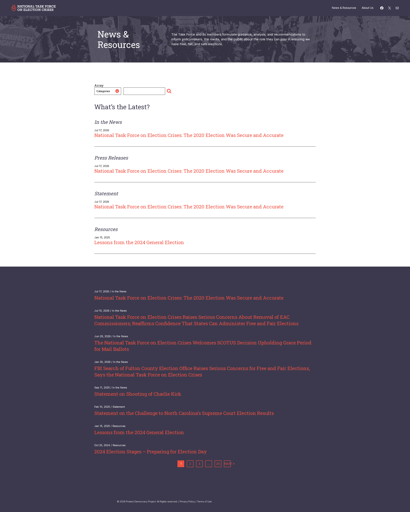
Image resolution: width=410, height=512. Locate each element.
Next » (227, 463)
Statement (118, 406)
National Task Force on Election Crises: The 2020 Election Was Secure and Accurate (188, 135)
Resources (118, 426)
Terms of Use (204, 501)
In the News (119, 291)
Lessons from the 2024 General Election (139, 242)
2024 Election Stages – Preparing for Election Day (150, 451)
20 (218, 463)
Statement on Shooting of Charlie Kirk (137, 394)
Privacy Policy (187, 501)
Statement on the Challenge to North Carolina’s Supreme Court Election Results (184, 413)
